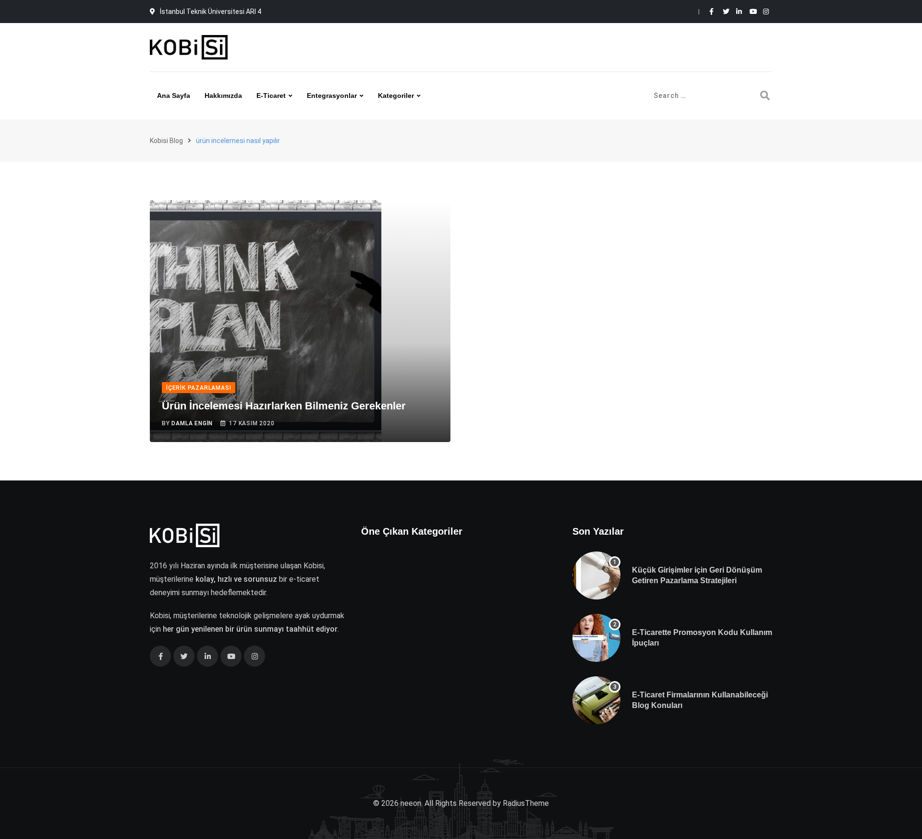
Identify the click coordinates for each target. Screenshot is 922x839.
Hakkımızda (223, 95)
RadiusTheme (526, 803)
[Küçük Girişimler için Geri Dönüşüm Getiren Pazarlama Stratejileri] (596, 575)
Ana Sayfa (173, 95)
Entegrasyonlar (332, 95)
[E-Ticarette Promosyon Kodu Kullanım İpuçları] (596, 638)
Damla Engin (192, 423)
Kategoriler (396, 95)
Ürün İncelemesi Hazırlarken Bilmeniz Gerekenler (284, 406)
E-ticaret (271, 95)
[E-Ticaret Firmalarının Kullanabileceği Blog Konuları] (596, 700)
